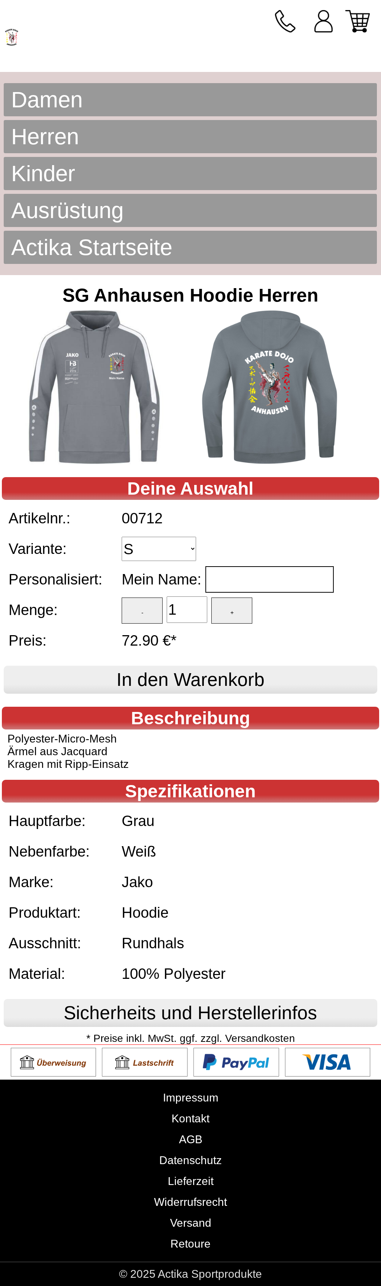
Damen (47, 99)
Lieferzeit (191, 1181)
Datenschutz (190, 1160)
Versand (190, 1223)
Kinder (43, 173)
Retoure (190, 1244)
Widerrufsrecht (190, 1202)
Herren (45, 136)
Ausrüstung (67, 210)
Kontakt (190, 1118)
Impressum (190, 1097)
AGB (190, 1139)
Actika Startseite (91, 247)
